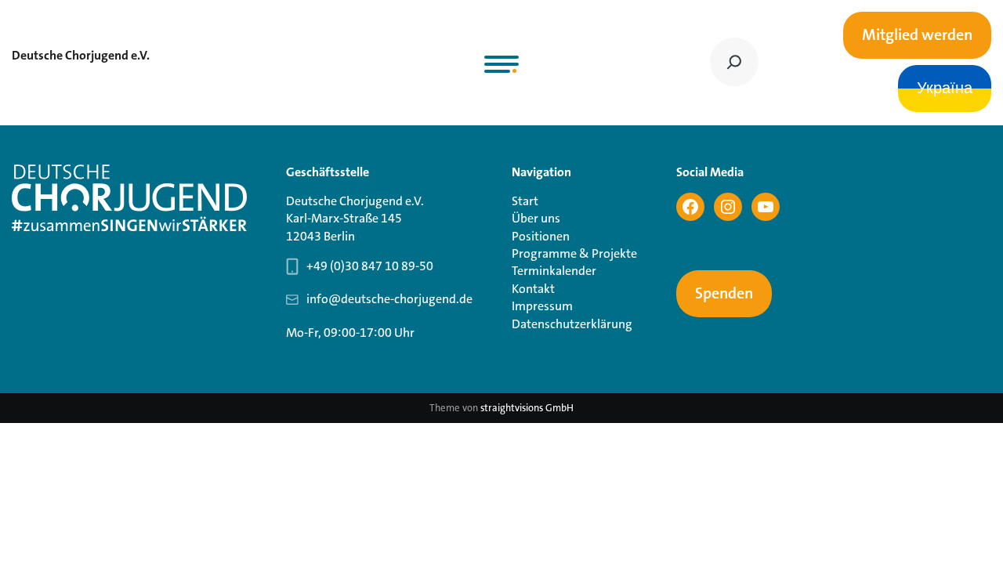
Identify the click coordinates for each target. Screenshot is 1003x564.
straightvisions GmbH (527, 407)
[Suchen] (734, 62)
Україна (944, 88)
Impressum (542, 306)
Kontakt (533, 288)
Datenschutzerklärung (572, 324)
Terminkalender (554, 270)
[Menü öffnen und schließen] (501, 64)
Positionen (541, 236)
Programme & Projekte (574, 253)
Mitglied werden (917, 35)
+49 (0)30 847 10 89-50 (369, 266)
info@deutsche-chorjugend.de (389, 299)
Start (525, 201)
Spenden (724, 293)
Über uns (536, 218)
